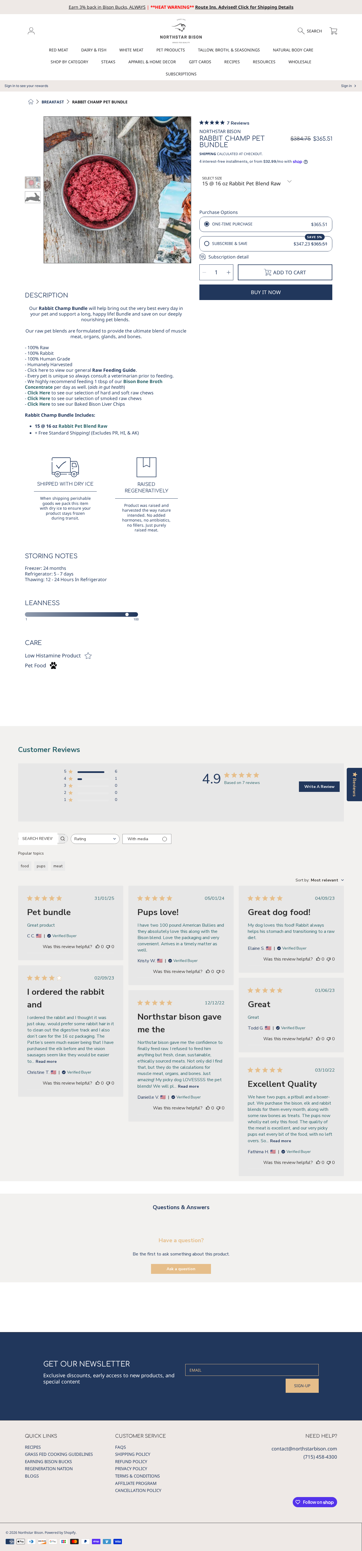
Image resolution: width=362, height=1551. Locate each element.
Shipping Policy (132, 1454)
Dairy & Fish (93, 50)
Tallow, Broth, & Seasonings (229, 50)
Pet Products (170, 50)
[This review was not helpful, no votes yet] (108, 947)
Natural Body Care (293, 50)
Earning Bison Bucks (48, 1461)
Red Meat (58, 50)
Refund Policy (131, 1461)
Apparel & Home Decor (152, 61)
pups (41, 866)
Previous (50, 190)
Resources (264, 61)
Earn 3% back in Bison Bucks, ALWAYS (107, 7)
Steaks (108, 61)
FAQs (120, 1447)
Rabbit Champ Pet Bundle (100, 102)
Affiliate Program (136, 1483)
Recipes (232, 61)
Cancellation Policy (138, 1490)
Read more (46, 1061)
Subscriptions (181, 74)
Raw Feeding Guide (114, 370)
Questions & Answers (181, 1207)
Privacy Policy (131, 1468)
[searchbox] (37, 839)
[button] (312, 31)
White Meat (131, 50)
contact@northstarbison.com (304, 1448)
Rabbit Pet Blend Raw (83, 426)
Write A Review (319, 786)
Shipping (207, 154)
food (25, 866)
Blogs (32, 1476)
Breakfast (53, 102)
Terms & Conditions (137, 1476)
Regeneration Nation (49, 1468)
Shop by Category (69, 61)
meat (58, 866)
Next (185, 190)
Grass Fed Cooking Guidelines (59, 1454)
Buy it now (266, 292)
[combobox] (95, 839)
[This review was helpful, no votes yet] (98, 947)
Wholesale (299, 61)
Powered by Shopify (60, 1532)
